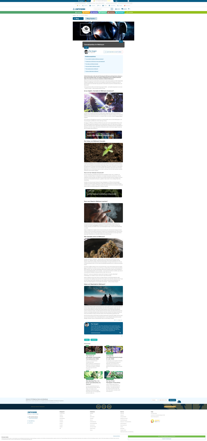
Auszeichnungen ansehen (170, 406)
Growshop (61, 423)
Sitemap (91, 430)
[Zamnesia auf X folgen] (33, 421)
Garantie (121, 426)
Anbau (87, 122)
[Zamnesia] (82, 9)
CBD (85, 169)
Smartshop (61, 420)
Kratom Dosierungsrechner (155, 416)
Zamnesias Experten (93, 426)
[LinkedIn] (120, 332)
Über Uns (91, 420)
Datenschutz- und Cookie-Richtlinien (125, 421)
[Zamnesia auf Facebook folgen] (28, 421)
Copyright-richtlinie (123, 430)
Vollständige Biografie (95, 332)
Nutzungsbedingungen (53, 402)
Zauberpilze (61, 421)
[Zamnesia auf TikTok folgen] (28, 422)
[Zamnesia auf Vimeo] (31, 421)
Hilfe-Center (122, 413)
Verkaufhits (91, 418)
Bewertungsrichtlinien (123, 425)
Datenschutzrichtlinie (44, 402)
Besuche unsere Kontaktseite (33, 418)
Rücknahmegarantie (123, 423)
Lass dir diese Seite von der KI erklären (114, 51)
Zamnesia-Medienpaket (93, 423)
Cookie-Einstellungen (166, 438)
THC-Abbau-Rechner (154, 413)
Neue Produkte (92, 416)
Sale (60, 428)
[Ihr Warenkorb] (129, 9)
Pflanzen (85, 114)
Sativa (85, 268)
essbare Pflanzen (119, 116)
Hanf (93, 119)
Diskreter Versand (92, 428)
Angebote (61, 426)
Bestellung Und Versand (123, 418)
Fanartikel (61, 425)
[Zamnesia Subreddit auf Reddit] (30, 422)
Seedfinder (91, 413)
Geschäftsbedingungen (123, 420)
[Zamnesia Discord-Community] (31, 422)
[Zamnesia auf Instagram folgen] (30, 421)
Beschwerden (122, 428)
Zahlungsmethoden (123, 416)
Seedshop (94, 339)
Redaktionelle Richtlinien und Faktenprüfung (126, 431)
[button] (86, 52)
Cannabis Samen (62, 413)
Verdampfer (61, 416)
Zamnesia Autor (92, 425)
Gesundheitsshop (62, 418)
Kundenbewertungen (93, 421)
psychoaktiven (95, 225)
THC (96, 169)
